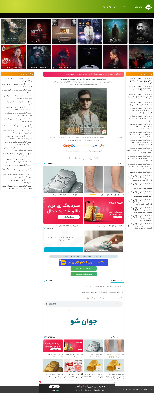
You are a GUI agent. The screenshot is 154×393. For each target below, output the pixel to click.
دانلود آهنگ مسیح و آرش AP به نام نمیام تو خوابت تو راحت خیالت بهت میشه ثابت (17, 126)
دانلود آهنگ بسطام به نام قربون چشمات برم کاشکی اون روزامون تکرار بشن (140, 118)
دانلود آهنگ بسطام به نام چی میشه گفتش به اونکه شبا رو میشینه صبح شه (141, 110)
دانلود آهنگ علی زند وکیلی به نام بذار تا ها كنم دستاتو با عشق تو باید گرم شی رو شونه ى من (140, 202)
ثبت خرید (63, 250)
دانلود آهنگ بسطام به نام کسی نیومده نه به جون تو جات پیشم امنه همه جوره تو (140, 88)
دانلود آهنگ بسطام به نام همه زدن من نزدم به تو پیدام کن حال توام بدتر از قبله (141, 126)
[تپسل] (40, 382)
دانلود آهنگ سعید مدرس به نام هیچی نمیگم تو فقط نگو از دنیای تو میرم (18, 137)
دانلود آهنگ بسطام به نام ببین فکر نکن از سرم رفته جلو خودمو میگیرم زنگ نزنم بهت (141, 142)
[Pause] (86, 250)
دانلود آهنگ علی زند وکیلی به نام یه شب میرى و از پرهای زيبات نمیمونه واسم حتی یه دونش (140, 210)
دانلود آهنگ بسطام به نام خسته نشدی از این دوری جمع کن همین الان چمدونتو (140, 80)
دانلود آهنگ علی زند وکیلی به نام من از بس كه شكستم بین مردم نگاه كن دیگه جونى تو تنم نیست (139, 178)
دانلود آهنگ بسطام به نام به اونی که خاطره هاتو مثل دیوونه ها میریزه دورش (140, 96)
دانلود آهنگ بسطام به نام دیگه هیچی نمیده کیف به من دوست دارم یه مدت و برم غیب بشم (139, 150)
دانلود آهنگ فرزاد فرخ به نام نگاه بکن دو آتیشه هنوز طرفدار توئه (18, 97)
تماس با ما (140, 15)
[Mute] (89, 250)
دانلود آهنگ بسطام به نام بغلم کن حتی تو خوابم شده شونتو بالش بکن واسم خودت (139, 158)
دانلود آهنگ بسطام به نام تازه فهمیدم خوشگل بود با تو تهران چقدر (140, 103)
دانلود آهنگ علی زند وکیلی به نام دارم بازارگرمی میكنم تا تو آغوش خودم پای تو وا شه (140, 218)
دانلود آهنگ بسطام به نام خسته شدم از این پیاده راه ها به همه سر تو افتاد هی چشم (140, 134)
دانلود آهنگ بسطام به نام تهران (139, 172)
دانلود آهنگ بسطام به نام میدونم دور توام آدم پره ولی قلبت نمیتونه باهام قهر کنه (140, 166)
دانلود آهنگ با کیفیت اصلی (83, 268)
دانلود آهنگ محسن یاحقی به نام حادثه (18, 165)
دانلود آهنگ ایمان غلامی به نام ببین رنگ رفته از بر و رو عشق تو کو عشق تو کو (94, 74)
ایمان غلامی (74, 82)
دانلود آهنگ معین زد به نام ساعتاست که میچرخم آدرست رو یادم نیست (17, 176)
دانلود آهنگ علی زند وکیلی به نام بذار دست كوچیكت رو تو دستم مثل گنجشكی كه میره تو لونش (140, 226)
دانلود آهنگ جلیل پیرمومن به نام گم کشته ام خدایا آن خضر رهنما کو (17, 85)
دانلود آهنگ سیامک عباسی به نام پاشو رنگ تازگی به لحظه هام (18, 143)
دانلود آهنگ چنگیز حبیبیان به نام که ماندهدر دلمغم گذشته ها (19, 108)
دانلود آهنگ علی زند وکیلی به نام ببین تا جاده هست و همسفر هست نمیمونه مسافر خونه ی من (140, 186)
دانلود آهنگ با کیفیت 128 (84, 274)
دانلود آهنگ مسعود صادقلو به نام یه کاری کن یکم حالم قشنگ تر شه (17, 149)
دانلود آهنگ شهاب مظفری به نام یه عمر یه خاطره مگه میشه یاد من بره (17, 170)
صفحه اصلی (149, 15)
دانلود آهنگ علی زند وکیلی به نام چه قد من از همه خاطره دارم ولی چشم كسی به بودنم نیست (140, 194)
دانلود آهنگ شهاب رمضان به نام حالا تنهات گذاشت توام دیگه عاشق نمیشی (19, 160)
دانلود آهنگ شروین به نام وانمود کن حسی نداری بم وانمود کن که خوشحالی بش (17, 187)
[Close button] (114, 382)
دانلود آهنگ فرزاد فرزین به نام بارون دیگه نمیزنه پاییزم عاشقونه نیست (17, 131)
